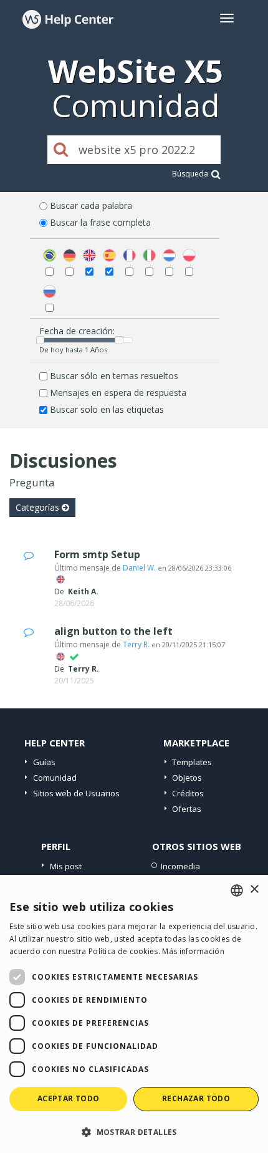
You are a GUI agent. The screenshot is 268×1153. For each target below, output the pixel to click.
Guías (44, 762)
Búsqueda (190, 173)
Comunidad (55, 777)
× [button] (254, 889)
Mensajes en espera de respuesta (118, 392)
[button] (134, 1131)
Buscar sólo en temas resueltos (114, 376)
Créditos (188, 793)
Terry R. (136, 644)
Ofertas (186, 808)
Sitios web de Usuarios (76, 793)
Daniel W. (139, 567)
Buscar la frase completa (100, 222)
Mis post (66, 866)
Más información (193, 951)
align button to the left (113, 631)
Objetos (187, 777)
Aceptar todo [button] (68, 1098)
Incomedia (180, 866)
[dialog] (134, 1014)
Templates (192, 762)
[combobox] (237, 890)
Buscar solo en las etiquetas (107, 409)
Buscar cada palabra (91, 205)
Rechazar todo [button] (196, 1098)
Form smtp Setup (97, 554)
